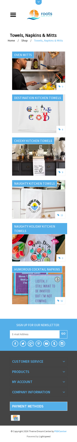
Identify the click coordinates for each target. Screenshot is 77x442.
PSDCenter (60, 431)
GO (63, 333)
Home (11, 40)
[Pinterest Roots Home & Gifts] (39, 344)
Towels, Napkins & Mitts (48, 40)
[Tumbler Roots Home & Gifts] (54, 344)
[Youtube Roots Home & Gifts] (46, 344)
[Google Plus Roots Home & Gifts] (31, 344)
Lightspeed (45, 436)
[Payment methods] (15, 418)
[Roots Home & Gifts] (43, 14)
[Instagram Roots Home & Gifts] (62, 344)
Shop (24, 40)
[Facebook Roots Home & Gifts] (15, 344)
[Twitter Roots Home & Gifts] (23, 344)
